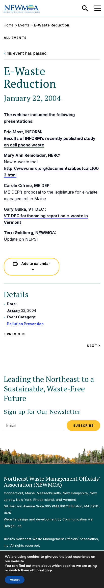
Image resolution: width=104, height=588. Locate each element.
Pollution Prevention (25, 324)
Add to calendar (35, 263)
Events (23, 25)
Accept (14, 580)
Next (93, 346)
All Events (15, 38)
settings (46, 570)
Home (9, 25)
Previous (15, 334)
